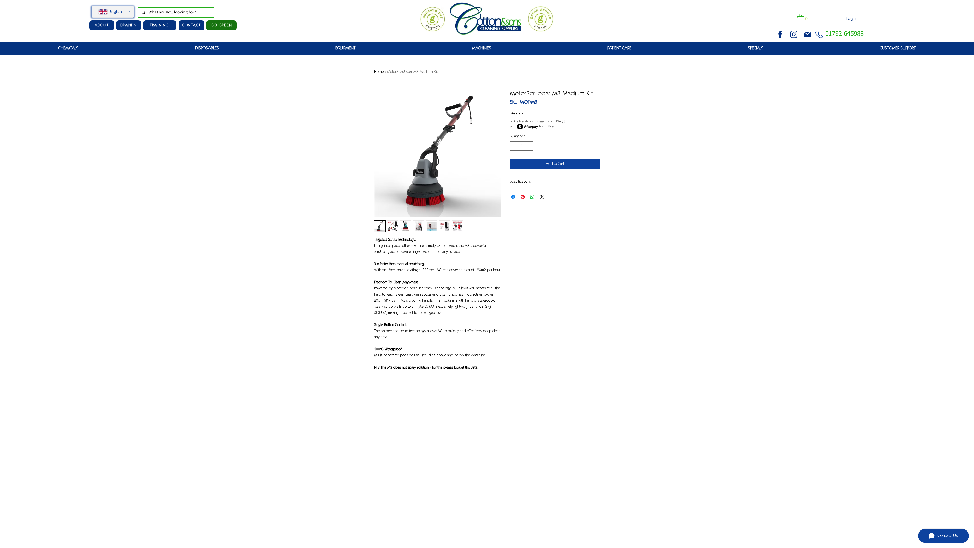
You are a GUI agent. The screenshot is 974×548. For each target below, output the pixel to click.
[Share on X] (542, 197)
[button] (804, 17)
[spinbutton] (521, 146)
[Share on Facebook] (513, 197)
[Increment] (529, 146)
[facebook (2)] (780, 34)
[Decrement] (514, 146)
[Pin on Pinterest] (523, 197)
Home (379, 72)
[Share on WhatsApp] (532, 197)
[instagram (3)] (793, 34)
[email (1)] (807, 34)
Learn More (547, 126)
